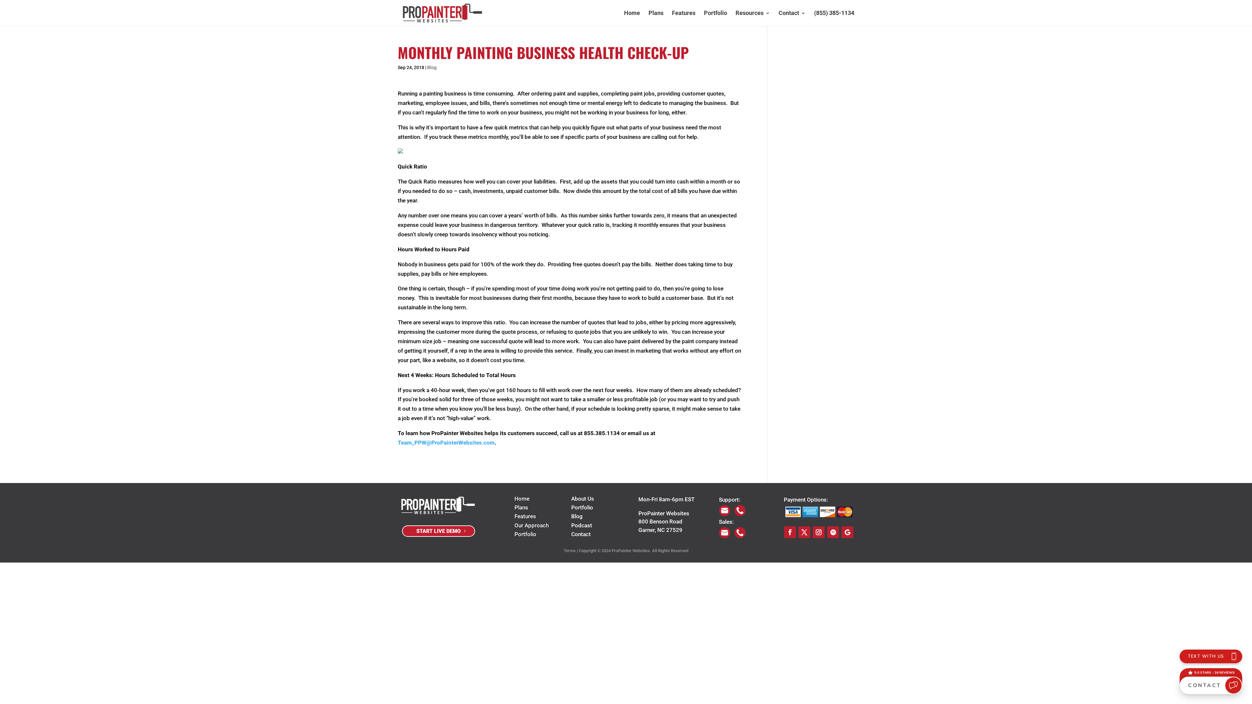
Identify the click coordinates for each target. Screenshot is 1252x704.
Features (683, 13)
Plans (655, 13)
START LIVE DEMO (438, 531)
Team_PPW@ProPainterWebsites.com (446, 442)
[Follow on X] (804, 532)
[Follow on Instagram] (819, 532)
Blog (432, 67)
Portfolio (715, 13)
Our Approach (531, 525)
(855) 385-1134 (834, 13)
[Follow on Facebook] (790, 532)
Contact (789, 13)
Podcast (581, 525)
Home (632, 13)
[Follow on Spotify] (833, 532)
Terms (570, 550)
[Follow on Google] (847, 532)
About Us (582, 498)
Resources (750, 13)
